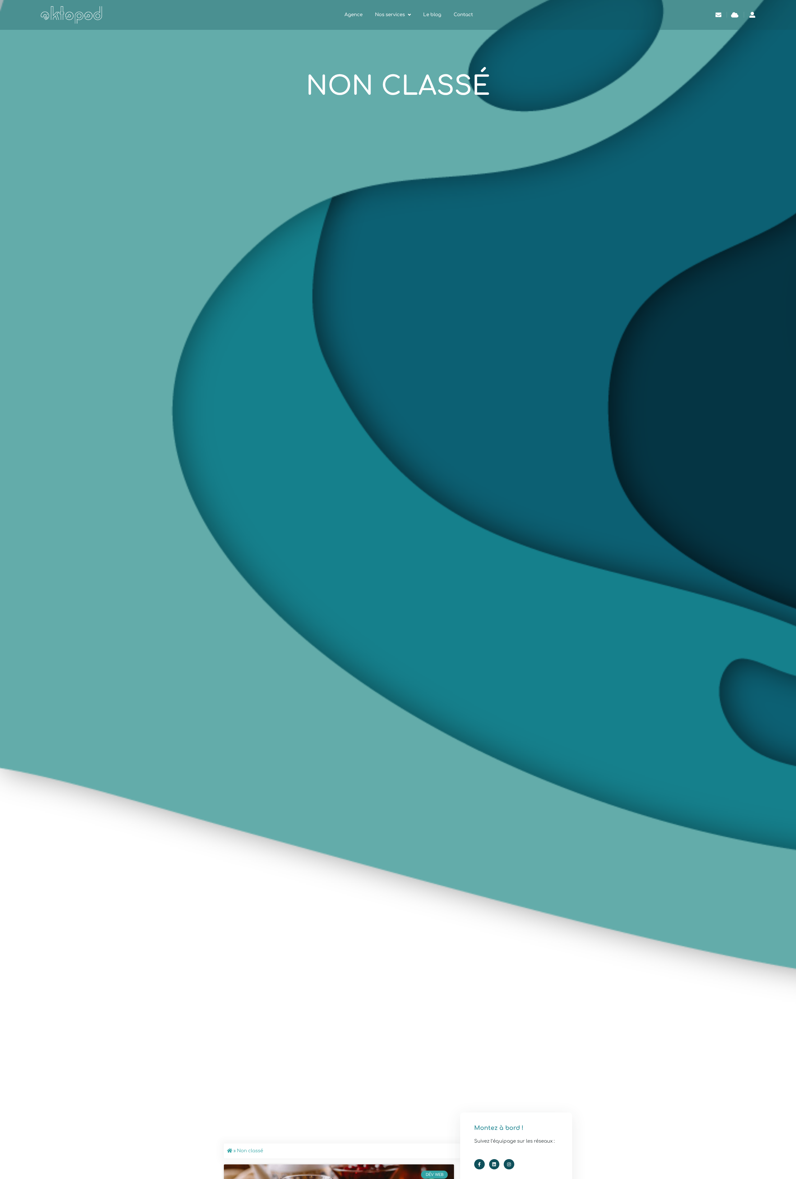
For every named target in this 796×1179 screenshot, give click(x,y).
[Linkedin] (494, 1164)
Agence (354, 14)
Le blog (432, 14)
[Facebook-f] (479, 1164)
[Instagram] (509, 1164)
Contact (463, 14)
